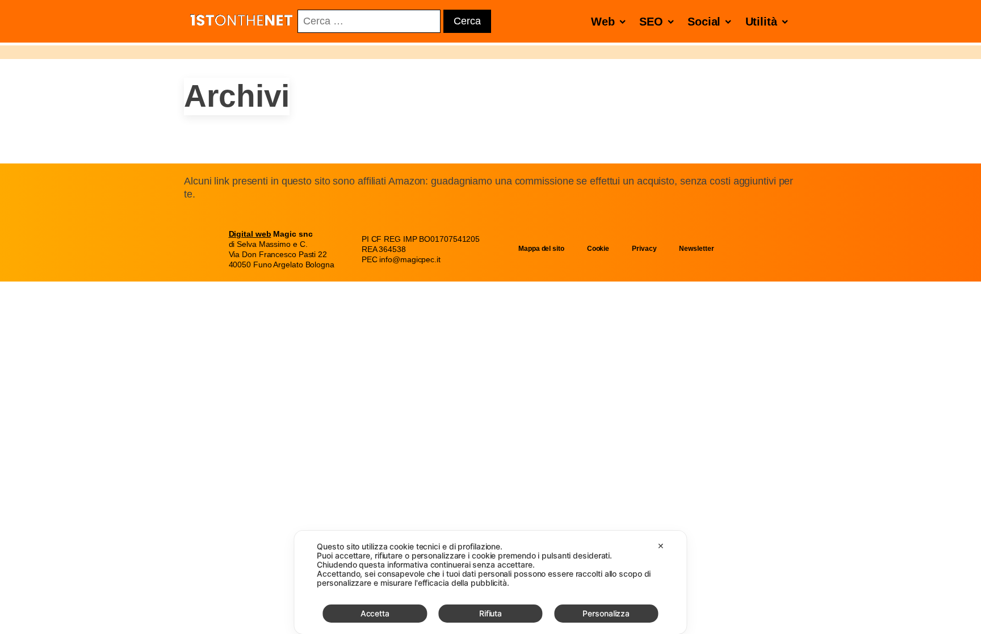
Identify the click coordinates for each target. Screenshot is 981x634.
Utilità (761, 21)
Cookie (598, 249)
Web (603, 21)
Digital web (250, 233)
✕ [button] (660, 546)
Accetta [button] (374, 613)
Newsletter (696, 249)
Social (703, 21)
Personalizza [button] (606, 613)
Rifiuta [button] (490, 613)
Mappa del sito (541, 249)
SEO (651, 21)
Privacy (644, 249)
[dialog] (490, 582)
